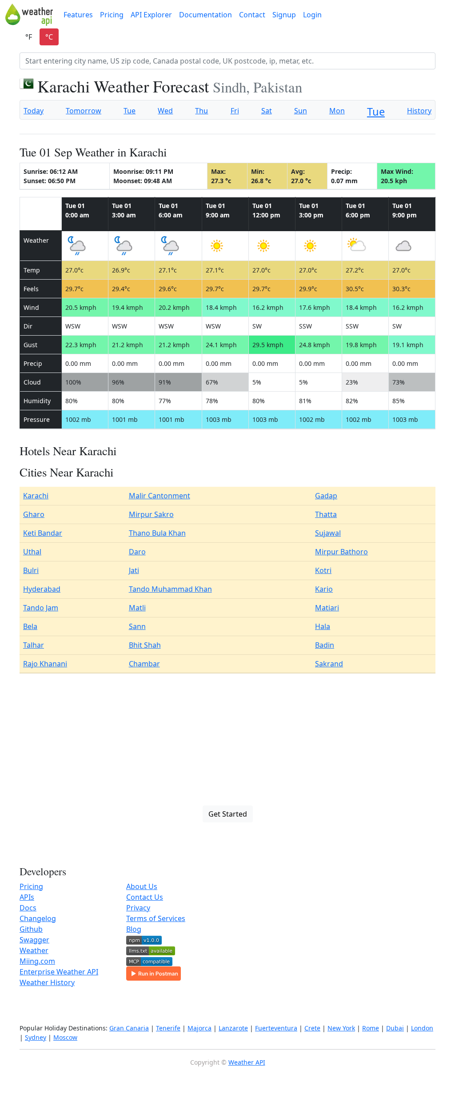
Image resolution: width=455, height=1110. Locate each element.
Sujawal (328, 533)
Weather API (246, 1062)
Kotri (323, 570)
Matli (137, 608)
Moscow (65, 1037)
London (422, 1028)
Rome (370, 1028)
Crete (312, 1028)
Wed (165, 111)
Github (31, 929)
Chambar (144, 664)
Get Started (227, 814)
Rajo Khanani (45, 664)
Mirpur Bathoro (341, 552)
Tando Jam (40, 608)
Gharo (33, 514)
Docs (28, 908)
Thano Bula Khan (157, 533)
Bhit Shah (145, 645)
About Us (141, 886)
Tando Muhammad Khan (170, 589)
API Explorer (151, 15)
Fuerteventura (276, 1028)
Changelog (38, 918)
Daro (137, 552)
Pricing (112, 15)
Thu (201, 111)
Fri (235, 111)
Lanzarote (233, 1028)
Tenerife (168, 1028)
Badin (324, 645)
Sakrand (329, 664)
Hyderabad (41, 589)
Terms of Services (155, 918)
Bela (30, 626)
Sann (137, 626)
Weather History (47, 982)
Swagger (34, 940)
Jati (134, 570)
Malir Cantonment (159, 496)
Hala (322, 626)
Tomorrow (83, 111)
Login (312, 15)
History (419, 111)
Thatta (326, 514)
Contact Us (144, 897)
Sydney (35, 1037)
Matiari (327, 608)
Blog (133, 929)
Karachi (35, 496)
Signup (284, 15)
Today (34, 111)
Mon (337, 111)
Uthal (32, 552)
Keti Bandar (42, 533)
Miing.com (37, 961)
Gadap (326, 496)
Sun (300, 111)
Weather (34, 950)
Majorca (200, 1028)
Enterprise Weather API (59, 972)
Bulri (31, 570)
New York (341, 1028)
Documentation (205, 15)
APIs (27, 897)
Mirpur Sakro (151, 514)
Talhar (33, 645)
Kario (324, 589)
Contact (252, 15)
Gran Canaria (129, 1028)
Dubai (395, 1028)
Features (78, 15)
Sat (266, 111)
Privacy (138, 908)
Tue (130, 111)
